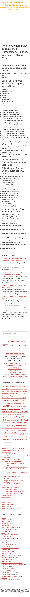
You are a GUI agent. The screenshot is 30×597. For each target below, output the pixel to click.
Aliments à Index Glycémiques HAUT (13, 493)
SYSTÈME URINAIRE (7, 544)
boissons (21, 391)
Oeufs (22, 420)
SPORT (4, 518)
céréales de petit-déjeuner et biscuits (14, 398)
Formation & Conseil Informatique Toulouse (15, 374)
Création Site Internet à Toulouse (15, 365)
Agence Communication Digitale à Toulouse (15, 363)
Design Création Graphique (15, 372)
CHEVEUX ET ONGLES (8, 553)
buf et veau (21, 393)
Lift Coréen (5, 344)
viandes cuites (7, 442)
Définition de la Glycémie (8, 504)
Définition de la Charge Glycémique (11, 459)
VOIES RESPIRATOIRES (8, 557)
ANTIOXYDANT (6, 525)
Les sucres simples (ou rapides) (12, 499)
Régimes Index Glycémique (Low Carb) (12, 508)
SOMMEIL (4, 531)
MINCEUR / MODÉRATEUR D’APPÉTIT (12, 564)
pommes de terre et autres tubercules (20, 428)
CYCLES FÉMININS (7, 570)
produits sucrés (20, 433)
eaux (4, 400)
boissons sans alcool (9, 393)
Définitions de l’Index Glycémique (10, 487)
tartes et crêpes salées (22, 436)
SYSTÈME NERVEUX (7, 529)
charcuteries (7, 396)
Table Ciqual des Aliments (15, 341)
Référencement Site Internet (15, 369)
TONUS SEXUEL (6, 551)
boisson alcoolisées (11, 391)
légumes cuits (16, 414)
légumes (22, 412)
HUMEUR (4, 542)
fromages (10, 403)
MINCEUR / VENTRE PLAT (9, 572)
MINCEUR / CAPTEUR (8, 574)
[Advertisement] (15, 27)
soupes (15, 436)
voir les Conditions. (15, 592)
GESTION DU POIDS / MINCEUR (10, 548)
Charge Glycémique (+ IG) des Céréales (16, 467)
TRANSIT (4, 546)
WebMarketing (15, 367)
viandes (8, 439)
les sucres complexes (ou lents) (12, 500)
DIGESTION (5, 523)
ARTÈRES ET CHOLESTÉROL (10, 555)
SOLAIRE (4, 578)
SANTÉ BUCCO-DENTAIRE (9, 579)
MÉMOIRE (4, 549)
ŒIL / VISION (5, 561)
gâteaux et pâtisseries (14, 409)
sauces (9, 436)
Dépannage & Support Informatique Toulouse (15, 376)
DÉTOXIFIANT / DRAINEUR (9, 527)
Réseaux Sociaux (15, 370)
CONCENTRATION (7, 559)
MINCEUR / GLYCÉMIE (8, 568)
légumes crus (7, 414)
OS (2, 540)
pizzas (16, 422)
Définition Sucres (6, 497)
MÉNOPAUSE (5, 566)
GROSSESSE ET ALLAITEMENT (10, 576)
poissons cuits (9, 428)
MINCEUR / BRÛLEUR (8, 538)
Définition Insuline (6, 506)
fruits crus (14, 406)
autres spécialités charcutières (16, 389)
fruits (6, 406)
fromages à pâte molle (19, 403)
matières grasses (11, 420)
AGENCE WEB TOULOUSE (15, 354)
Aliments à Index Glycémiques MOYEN (14, 491)
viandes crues (21, 439)
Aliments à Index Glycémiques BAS (13, 489)
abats (4, 386)
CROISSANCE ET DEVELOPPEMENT (12, 563)
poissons (12, 425)
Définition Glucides (6, 495)
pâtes (22, 434)
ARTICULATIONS (6, 521)
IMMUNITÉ (4, 520)
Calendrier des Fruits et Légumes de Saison (13, 448)
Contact (22, 592)
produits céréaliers (11, 430)
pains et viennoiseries (8, 422)
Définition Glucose (6, 502)
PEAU (3, 533)
